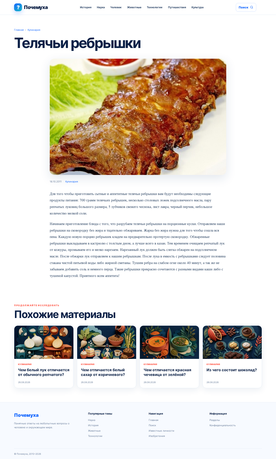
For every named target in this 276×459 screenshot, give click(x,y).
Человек (115, 7)
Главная (19, 29)
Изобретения (157, 435)
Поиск (152, 425)
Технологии (154, 7)
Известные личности (161, 430)
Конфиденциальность (223, 425)
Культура (198, 7)
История (85, 7)
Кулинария (34, 29)
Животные (134, 7)
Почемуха (26, 415)
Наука (101, 7)
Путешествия (177, 7)
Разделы (215, 420)
